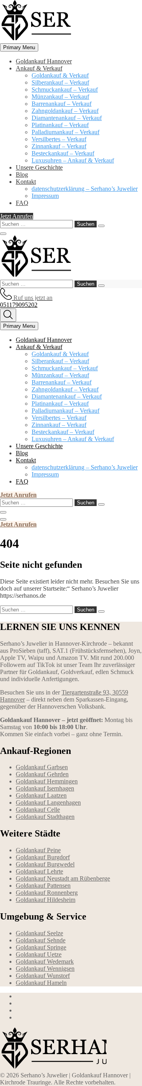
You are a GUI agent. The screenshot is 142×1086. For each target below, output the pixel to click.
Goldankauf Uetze (39, 954)
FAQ (22, 202)
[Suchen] (101, 226)
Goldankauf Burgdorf (43, 857)
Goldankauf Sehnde (40, 940)
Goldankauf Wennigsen (45, 968)
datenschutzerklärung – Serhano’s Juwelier (85, 188)
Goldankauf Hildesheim (45, 899)
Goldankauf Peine (38, 850)
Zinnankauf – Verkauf (59, 146)
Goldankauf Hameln (41, 982)
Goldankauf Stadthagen (45, 816)
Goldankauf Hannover (44, 61)
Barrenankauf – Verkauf (62, 103)
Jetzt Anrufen (16, 216)
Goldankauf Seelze (39, 933)
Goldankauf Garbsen (42, 767)
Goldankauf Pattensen (43, 885)
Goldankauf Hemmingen (47, 781)
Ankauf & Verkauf (39, 68)
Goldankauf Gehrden (42, 774)
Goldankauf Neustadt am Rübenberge (63, 878)
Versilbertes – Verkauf (59, 139)
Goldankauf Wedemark (45, 961)
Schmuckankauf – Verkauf (65, 89)
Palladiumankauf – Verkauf (65, 132)
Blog (22, 174)
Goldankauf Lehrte (39, 871)
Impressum (45, 195)
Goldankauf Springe (41, 947)
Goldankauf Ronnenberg (47, 892)
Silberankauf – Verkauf (60, 82)
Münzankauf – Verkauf (60, 96)
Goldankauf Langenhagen (48, 802)
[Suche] (8, 315)
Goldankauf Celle (38, 809)
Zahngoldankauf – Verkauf (65, 110)
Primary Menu (19, 47)
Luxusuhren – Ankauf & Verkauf (73, 160)
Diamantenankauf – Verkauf (67, 118)
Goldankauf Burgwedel (45, 864)
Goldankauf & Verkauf (60, 75)
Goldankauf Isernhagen (45, 788)
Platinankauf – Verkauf (60, 125)
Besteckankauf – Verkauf (63, 153)
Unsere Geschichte (39, 167)
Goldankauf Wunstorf (43, 975)
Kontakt (26, 181)
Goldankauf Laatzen (41, 795)
